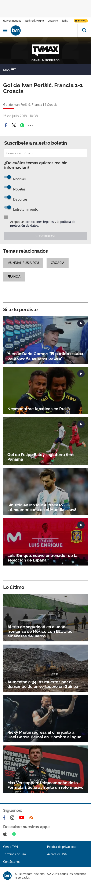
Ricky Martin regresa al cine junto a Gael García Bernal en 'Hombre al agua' (44, 734)
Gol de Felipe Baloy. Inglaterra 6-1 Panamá (39, 456)
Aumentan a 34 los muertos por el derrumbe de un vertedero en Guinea (42, 684)
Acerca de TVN (57, 854)
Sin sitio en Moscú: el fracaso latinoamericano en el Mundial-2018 (41, 507)
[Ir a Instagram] (13, 817)
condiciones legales (39, 221)
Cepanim (53, 20)
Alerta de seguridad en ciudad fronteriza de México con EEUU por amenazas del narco (40, 631)
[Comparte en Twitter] (14, 125)
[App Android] (15, 833)
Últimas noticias (12, 20)
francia (14, 277)
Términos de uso (14, 854)
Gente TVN (10, 846)
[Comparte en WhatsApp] (22, 125)
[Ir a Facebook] (5, 817)
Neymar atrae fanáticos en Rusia (38, 408)
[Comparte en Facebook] (5, 125)
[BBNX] (7, 875)
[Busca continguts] (84, 30)
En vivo (82, 20)
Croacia (57, 263)
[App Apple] (5, 833)
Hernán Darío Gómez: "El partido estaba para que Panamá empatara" (45, 356)
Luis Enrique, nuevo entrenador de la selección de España (42, 557)
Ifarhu (65, 20)
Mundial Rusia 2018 (23, 263)
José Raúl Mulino (34, 20)
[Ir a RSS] (32, 817)
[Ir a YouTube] (22, 817)
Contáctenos (11, 861)
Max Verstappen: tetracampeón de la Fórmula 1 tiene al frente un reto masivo (45, 785)
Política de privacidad (61, 846)
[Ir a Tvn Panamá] (44, 30)
